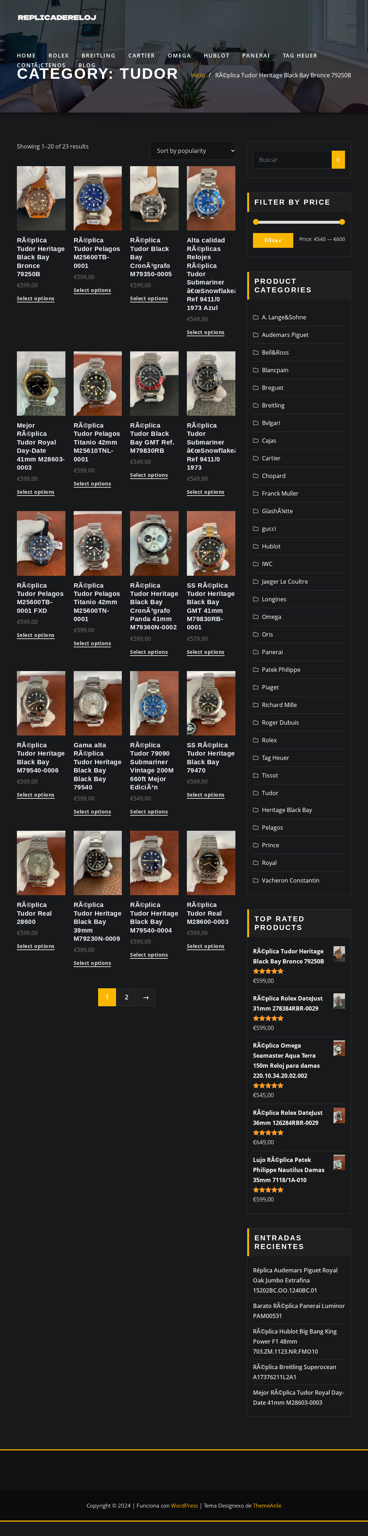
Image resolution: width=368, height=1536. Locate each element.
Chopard (274, 476)
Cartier (141, 55)
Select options (36, 299)
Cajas (269, 441)
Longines (274, 599)
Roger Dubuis (280, 722)
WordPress (184, 1505)
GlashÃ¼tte (277, 511)
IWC (267, 564)
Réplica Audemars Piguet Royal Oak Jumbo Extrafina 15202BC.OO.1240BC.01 (295, 1280)
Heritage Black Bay (287, 810)
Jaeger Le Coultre (285, 581)
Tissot (270, 775)
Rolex (59, 55)
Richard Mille (279, 705)
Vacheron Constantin (290, 880)
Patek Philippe (281, 670)
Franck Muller (280, 493)
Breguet (273, 388)
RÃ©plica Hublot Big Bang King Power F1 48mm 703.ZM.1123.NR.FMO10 (295, 1341)
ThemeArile (267, 1505)
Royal (269, 863)
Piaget (270, 687)
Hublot (217, 55)
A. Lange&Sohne (284, 317)
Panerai (256, 55)
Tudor (270, 793)
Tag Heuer (300, 55)
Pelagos (272, 827)
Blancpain (275, 370)
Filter (273, 240)
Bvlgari (271, 423)
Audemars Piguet (285, 335)
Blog (87, 65)
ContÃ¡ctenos (41, 65)
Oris (267, 634)
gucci (269, 529)
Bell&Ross (275, 352)
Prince (270, 845)
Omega (179, 55)
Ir (338, 160)
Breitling (99, 55)
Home (26, 55)
